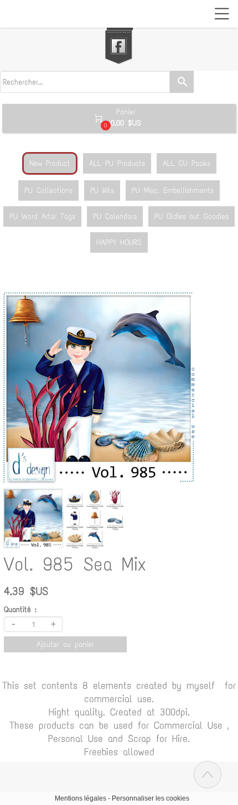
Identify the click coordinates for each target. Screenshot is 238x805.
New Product (49, 163)
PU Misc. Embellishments (173, 190)
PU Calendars (115, 216)
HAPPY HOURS (119, 242)
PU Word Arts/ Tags (42, 216)
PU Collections (48, 190)
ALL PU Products (117, 163)
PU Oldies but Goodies (191, 216)
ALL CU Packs (186, 163)
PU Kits (102, 190)
